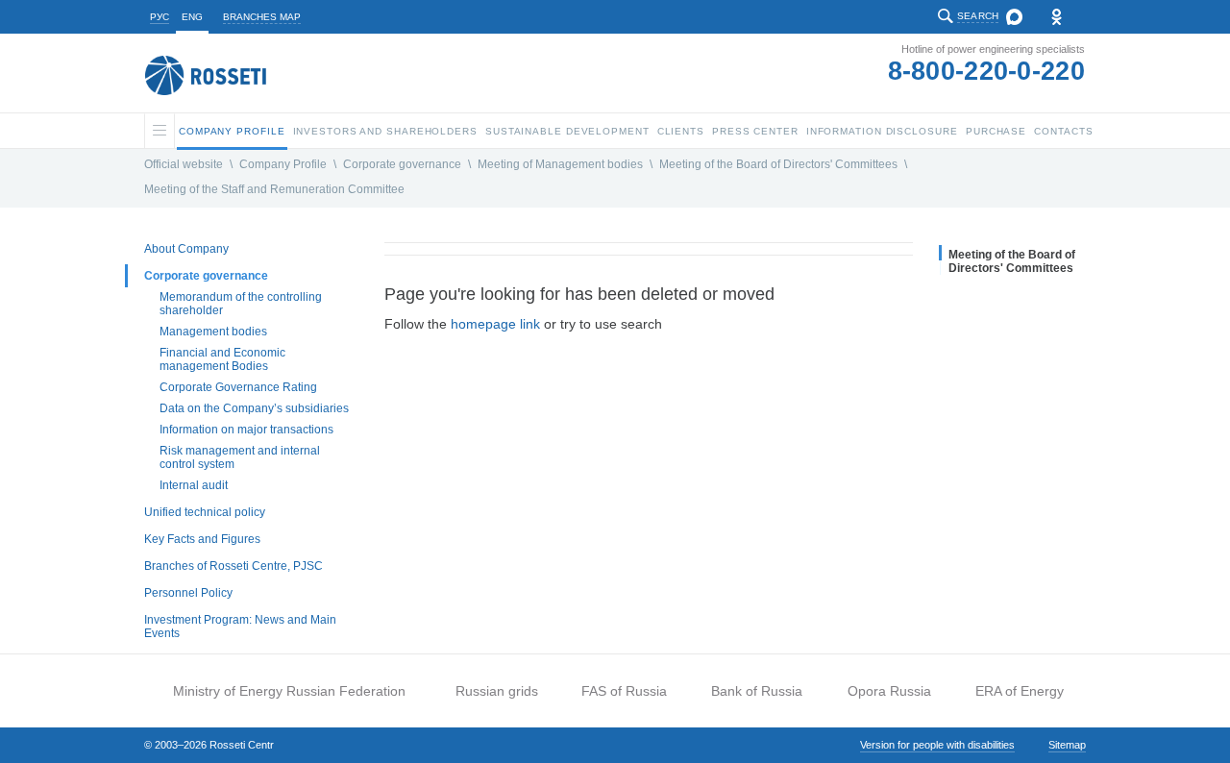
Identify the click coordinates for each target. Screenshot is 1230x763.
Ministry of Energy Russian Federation (289, 691)
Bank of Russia (756, 691)
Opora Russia (889, 691)
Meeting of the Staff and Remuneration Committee (274, 189)
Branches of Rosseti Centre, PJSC (233, 566)
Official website (183, 164)
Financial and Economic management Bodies (222, 359)
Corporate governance (402, 164)
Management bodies (213, 331)
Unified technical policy (204, 512)
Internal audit (194, 485)
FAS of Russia (624, 691)
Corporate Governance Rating (238, 387)
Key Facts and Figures (202, 539)
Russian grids (496, 691)
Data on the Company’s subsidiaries (254, 408)
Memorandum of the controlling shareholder (241, 303)
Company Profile (283, 164)
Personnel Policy (188, 593)
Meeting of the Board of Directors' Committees (778, 164)
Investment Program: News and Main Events (240, 626)
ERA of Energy (1019, 691)
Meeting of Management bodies (560, 164)
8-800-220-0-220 (987, 71)
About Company (186, 249)
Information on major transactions (246, 429)
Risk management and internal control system (240, 457)
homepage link (495, 324)
